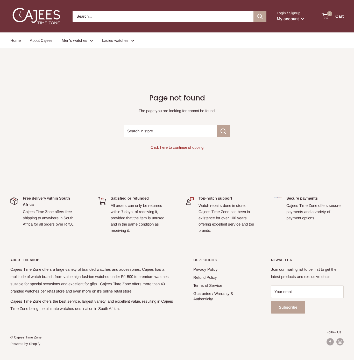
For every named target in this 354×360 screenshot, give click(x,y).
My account (288, 19)
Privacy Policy (205, 269)
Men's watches (74, 40)
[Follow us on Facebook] (330, 341)
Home (15, 40)
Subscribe (288, 307)
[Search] (259, 16)
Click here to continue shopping (177, 147)
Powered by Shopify (25, 344)
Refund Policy (205, 277)
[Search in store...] (223, 131)
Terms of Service (207, 285)
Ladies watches (115, 40)
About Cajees (41, 40)
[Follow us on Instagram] (340, 341)
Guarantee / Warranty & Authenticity (213, 296)
